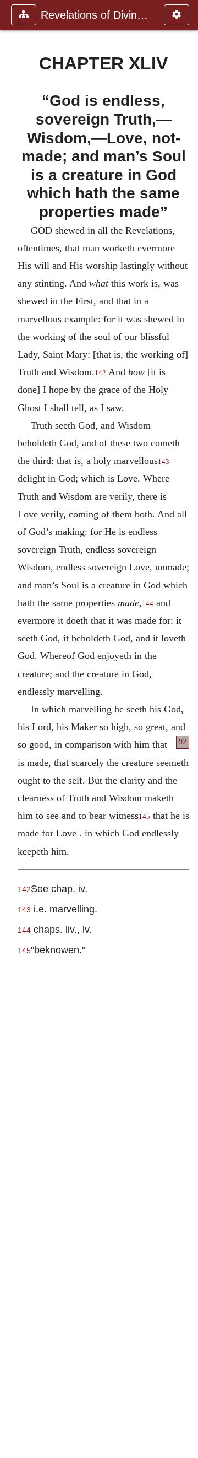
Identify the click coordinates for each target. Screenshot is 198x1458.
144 (147, 604)
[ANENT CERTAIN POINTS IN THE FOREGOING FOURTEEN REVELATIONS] (12, 729)
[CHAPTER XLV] (185, 729)
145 (144, 816)
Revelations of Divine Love (97, 15)
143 (163, 462)
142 (100, 373)
